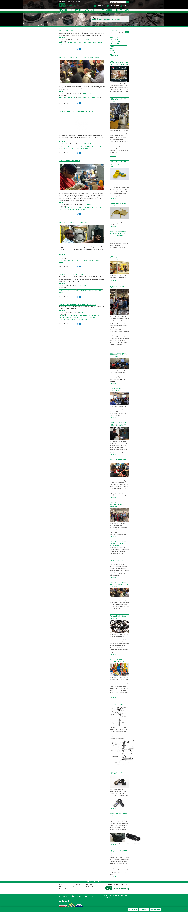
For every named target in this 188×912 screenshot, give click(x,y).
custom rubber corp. (116, 39)
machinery (96, 317)
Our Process (106, 10)
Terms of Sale (89, 884)
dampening (75, 317)
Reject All (144, 909)
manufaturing (98, 260)
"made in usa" (63, 148)
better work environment (118, 45)
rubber (112, 46)
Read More (62, 37)
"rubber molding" (92, 290)
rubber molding (115, 56)
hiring (94, 43)
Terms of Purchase (91, 886)
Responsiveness (81, 290)
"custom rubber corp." (84, 43)
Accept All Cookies (155, 909)
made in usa (113, 52)
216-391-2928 (101, 6)
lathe (90, 317)
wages (61, 44)
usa (101, 43)
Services (63, 10)
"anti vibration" (63, 316)
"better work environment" (67, 43)
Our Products (122, 10)
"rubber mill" (96, 97)
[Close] (185, 909)
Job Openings (75, 890)
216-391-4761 (78, 896)
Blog (73, 888)
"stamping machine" (82, 319)
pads (102, 317)
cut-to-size (68, 317)
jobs (98, 43)
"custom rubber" (82, 146)
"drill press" (84, 317)
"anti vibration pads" (75, 316)
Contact (90, 896)
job (65, 209)
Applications (91, 10)
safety (61, 98)
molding (112, 48)
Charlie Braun (84, 39)
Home (60, 12)
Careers (126, 6)
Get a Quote (114, 6)
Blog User (82, 312)
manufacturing (82, 148)
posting (72, 290)
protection (62, 319)
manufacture (71, 148)
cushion (61, 317)
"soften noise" (71, 319)
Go (128, 2)
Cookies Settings (133, 909)
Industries (76, 10)
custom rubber (115, 43)
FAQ (73, 886)
